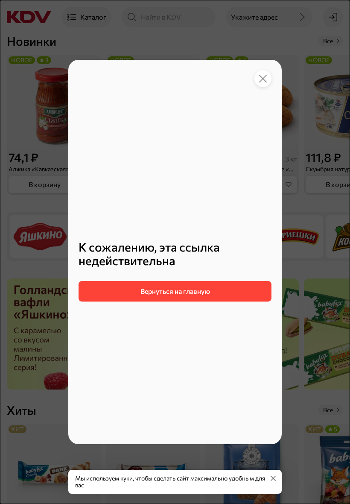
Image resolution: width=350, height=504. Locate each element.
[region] (175, 270)
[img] (273, 478)
